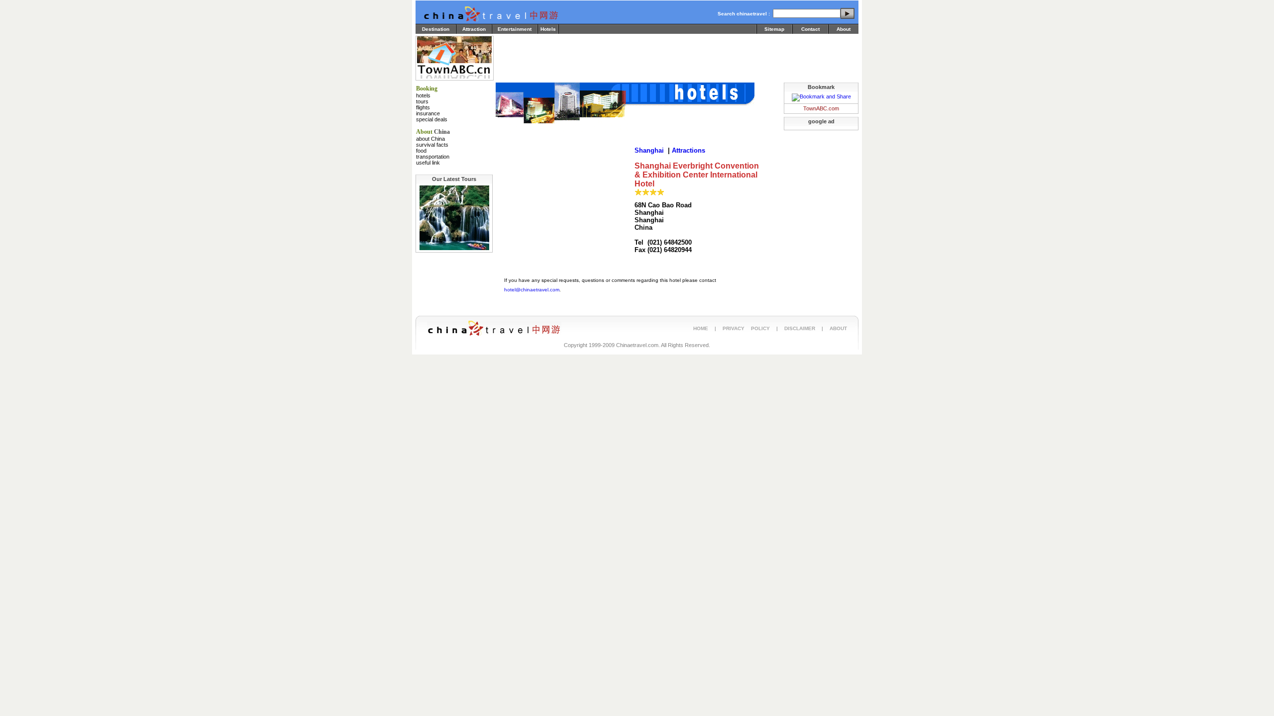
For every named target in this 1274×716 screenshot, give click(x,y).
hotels (423, 95)
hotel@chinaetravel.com (531, 289)
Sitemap (774, 29)
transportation (432, 157)
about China (430, 139)
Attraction (474, 29)
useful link (428, 163)
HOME (700, 328)
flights (423, 107)
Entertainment (514, 29)
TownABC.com (821, 108)
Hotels (548, 29)
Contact (810, 29)
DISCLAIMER (799, 328)
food (421, 151)
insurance (428, 113)
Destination (435, 29)
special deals (431, 119)
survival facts (432, 145)
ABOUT (838, 328)
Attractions (688, 150)
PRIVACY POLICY (746, 328)
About (843, 29)
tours (422, 101)
